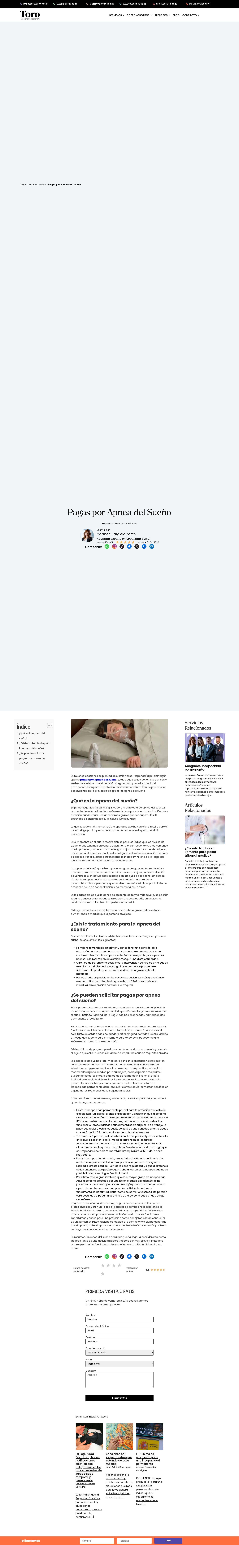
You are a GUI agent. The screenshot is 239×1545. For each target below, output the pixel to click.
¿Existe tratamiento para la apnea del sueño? (34, 745)
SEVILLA (166, 3)
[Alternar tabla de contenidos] (48, 725)
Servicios (115, 15)
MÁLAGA (200, 3)
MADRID (66, 3)
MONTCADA (101, 3)
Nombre (90, 1315)
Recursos (161, 15)
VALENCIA (134, 3)
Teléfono (90, 1337)
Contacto (189, 15)
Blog (176, 15)
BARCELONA (36, 3)
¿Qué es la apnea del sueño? (32, 736)
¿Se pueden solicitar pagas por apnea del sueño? (32, 758)
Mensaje (90, 1371)
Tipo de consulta (95, 1348)
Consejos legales (36, 184)
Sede (88, 1359)
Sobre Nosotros (138, 15)
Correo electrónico (97, 1326)
